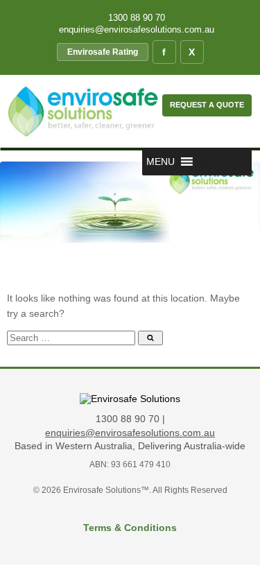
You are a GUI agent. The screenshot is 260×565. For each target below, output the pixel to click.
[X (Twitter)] (192, 52)
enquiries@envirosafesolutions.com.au (135, 29)
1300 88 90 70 (135, 17)
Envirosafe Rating (102, 52)
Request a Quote (207, 105)
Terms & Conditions (130, 527)
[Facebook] (164, 52)
